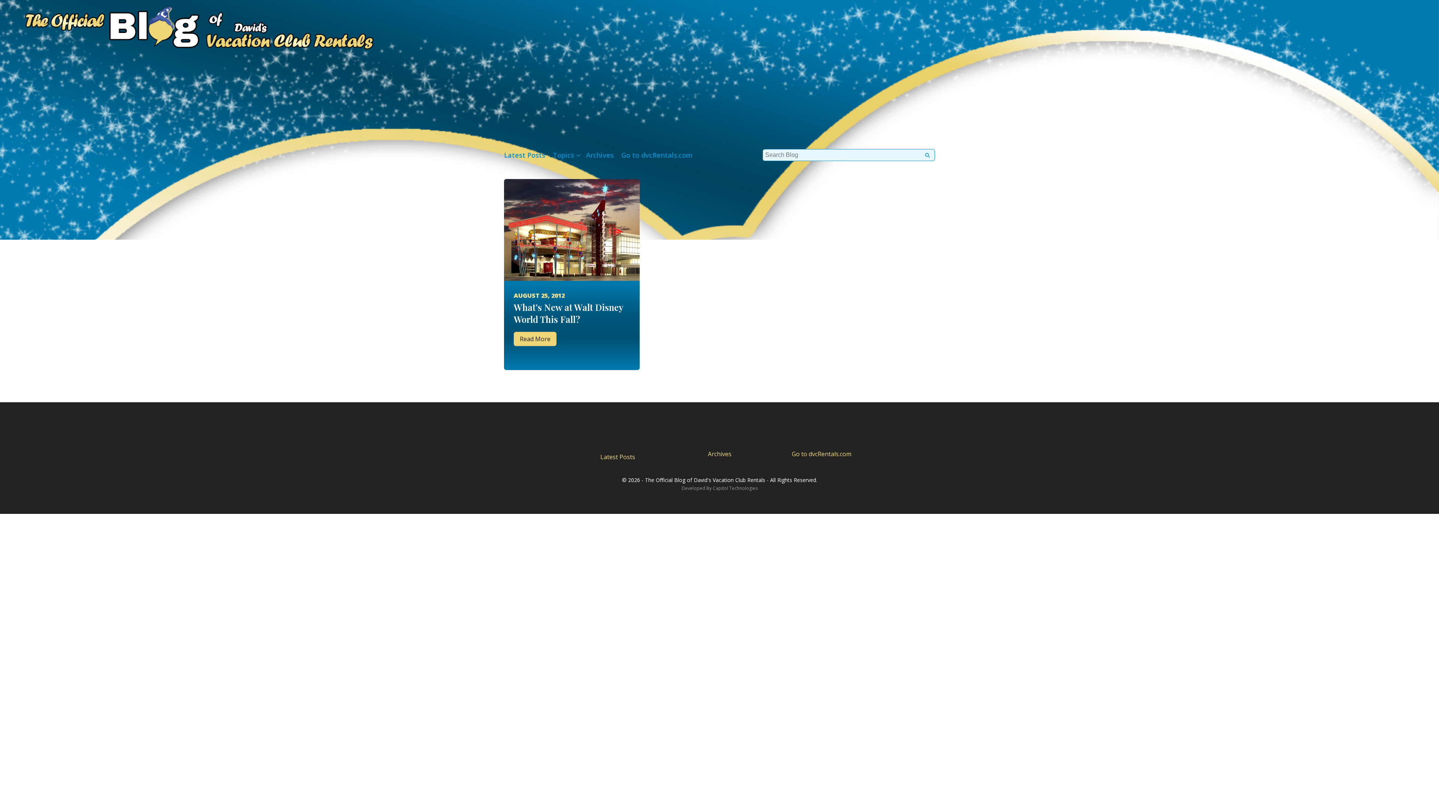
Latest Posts (524, 155)
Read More (535, 339)
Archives (600, 155)
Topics (563, 155)
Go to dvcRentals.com (657, 155)
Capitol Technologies (735, 488)
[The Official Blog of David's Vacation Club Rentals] (187, 26)
